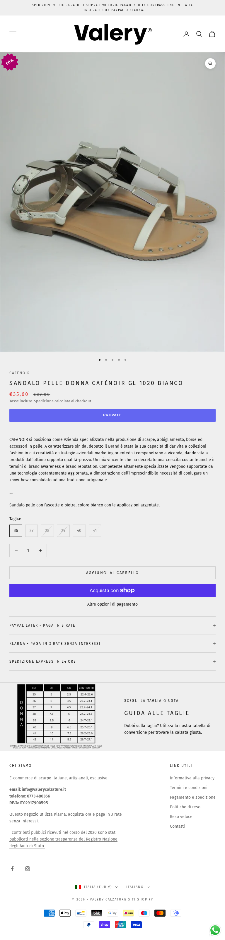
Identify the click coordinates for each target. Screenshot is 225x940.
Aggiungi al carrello (112, 572)
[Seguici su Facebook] (12, 869)
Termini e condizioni (188, 787)
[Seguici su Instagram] (27, 869)
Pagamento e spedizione (193, 797)
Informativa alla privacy (192, 778)
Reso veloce (181, 816)
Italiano (135, 887)
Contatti (177, 826)
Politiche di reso (185, 807)
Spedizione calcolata (52, 401)
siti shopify (140, 899)
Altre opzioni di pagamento (112, 604)
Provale (112, 415)
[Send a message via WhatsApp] (215, 930)
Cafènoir (19, 373)
